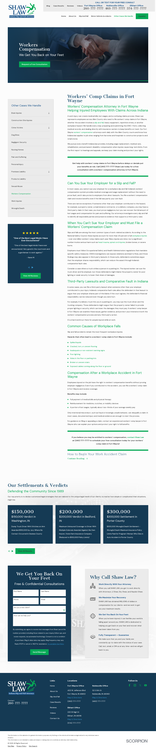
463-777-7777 (115, 8)
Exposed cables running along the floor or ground (90, 366)
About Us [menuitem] (72, 16)
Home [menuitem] (63, 16)
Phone (16, 599)
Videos (80, 6)
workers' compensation (83, 132)
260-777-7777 (93, 8)
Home (52, 686)
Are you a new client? (22, 607)
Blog (48, 6)
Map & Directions (74, 697)
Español (142, 16)
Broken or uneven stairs (80, 362)
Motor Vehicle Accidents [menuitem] (101, 16)
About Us (54, 691)
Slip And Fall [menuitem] (83, 16)
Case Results (58, 6)
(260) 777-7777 (74, 701)
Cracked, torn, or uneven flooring (83, 346)
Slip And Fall (55, 696)
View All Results (25, 551)
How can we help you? (22, 616)
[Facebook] (129, 685)
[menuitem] (29, 113)
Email (43, 599)
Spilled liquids (75, 342)
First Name (18, 591)
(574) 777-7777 (74, 723)
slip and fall (99, 122)
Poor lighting (75, 354)
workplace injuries (139, 236)
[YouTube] (145, 685)
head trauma (103, 242)
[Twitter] (140, 685)
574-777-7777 (136, 8)
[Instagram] (135, 685)
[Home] (22, 11)
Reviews (70, 6)
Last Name (45, 591)
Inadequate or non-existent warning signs (87, 350)
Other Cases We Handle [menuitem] (123, 16)
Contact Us (54, 718)
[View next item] (32, 267)
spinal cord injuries (117, 242)
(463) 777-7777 (98, 701)
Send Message (39, 652)
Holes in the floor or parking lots (83, 358)
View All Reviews (30, 276)
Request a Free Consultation (34, 64)
